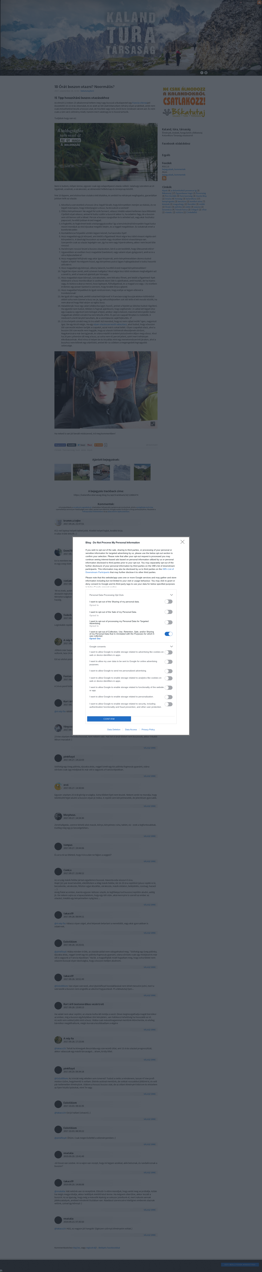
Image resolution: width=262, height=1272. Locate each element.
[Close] (183, 543)
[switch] (169, 602)
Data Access (131, 729)
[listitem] (131, 594)
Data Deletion (113, 729)
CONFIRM (109, 719)
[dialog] (131, 636)
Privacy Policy (148, 729)
